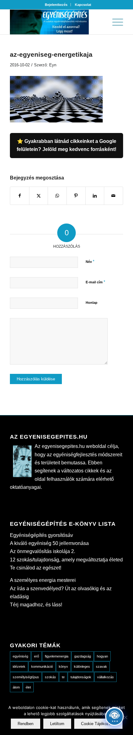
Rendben (25, 723)
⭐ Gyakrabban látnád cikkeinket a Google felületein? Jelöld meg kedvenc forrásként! (66, 145)
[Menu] (114, 22)
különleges (82, 666)
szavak (101, 666)
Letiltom (57, 723)
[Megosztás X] (38, 195)
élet (28, 687)
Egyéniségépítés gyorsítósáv (41, 535)
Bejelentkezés (56, 5)
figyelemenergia (56, 656)
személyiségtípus (26, 677)
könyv (63, 666)
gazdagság (82, 656)
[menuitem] (56, 4)
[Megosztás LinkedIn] (95, 195)
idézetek (19, 666)
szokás (50, 677)
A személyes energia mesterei (43, 580)
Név (90, 261)
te (63, 677)
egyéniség (20, 656)
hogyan (102, 656)
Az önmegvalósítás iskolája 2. (42, 551)
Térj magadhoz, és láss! (36, 604)
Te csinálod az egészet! (35, 567)
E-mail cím (95, 282)
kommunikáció (42, 666)
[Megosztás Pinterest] (76, 195)
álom (16, 687)
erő (36, 656)
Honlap (91, 302)
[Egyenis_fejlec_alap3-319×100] (55, 22)
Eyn (52, 65)
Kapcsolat (83, 5)
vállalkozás (105, 677)
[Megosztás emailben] (113, 195)
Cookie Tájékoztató (98, 723)
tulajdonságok (81, 677)
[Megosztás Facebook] (19, 195)
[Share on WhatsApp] (57, 195)
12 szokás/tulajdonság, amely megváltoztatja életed (66, 559)
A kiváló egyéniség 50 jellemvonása (49, 543)
